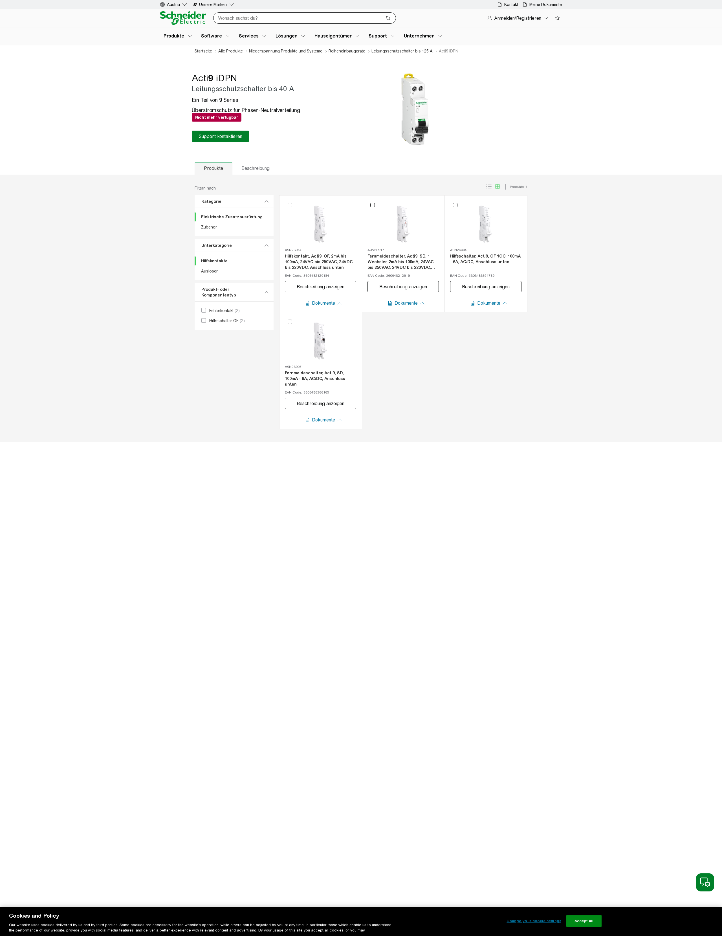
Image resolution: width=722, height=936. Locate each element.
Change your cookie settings (534, 921)
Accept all (583, 921)
